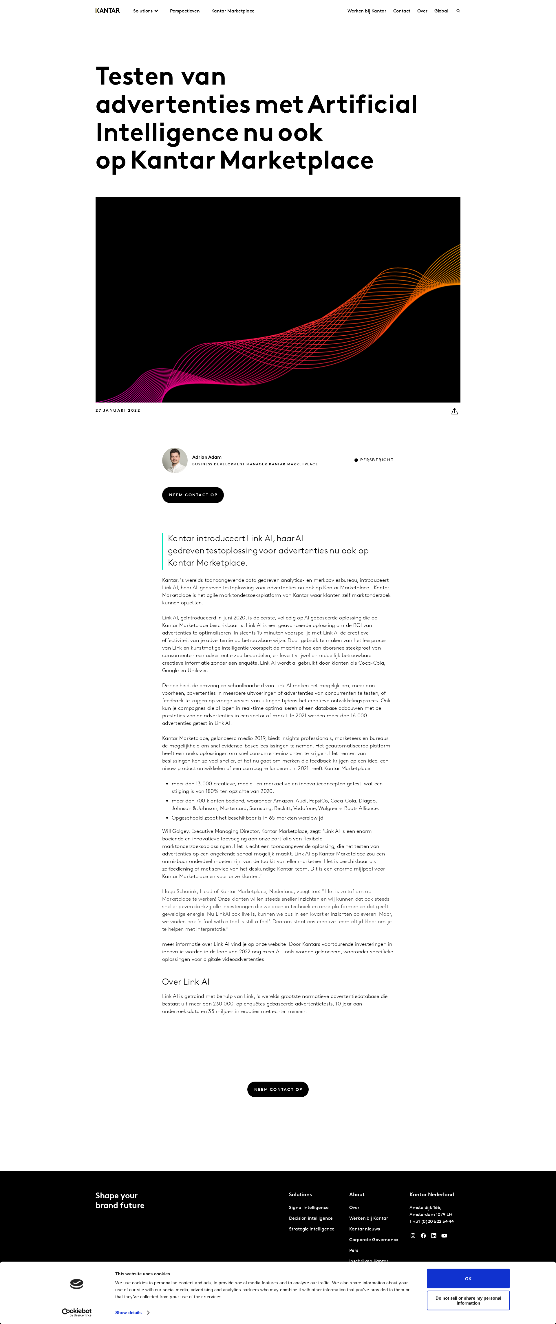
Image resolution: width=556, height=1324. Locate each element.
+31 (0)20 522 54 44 (433, 1221)
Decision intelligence (311, 1218)
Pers (353, 1250)
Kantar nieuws (364, 1229)
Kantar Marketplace (233, 11)
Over (422, 11)
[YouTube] (433, 1237)
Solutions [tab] (143, 11)
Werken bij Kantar (367, 11)
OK (468, 1278)
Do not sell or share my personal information (468, 1300)
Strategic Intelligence (311, 1229)
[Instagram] (412, 1237)
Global (441, 11)
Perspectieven (185, 11)
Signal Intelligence (308, 1208)
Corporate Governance (373, 1240)
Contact (401, 11)
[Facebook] (423, 1237)
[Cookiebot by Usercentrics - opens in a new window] (77, 1312)
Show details (128, 1312)
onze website (271, 944)
